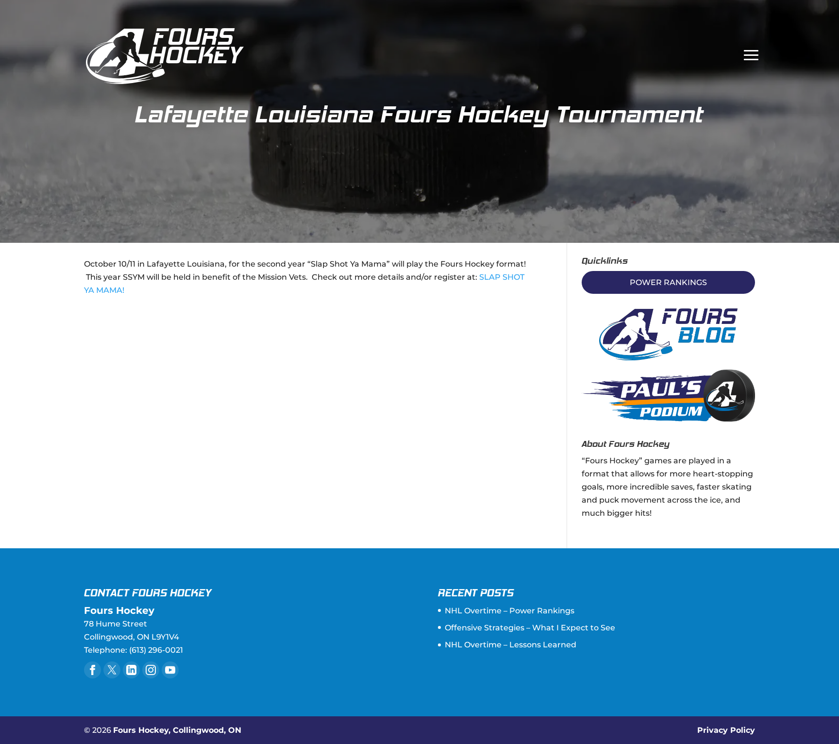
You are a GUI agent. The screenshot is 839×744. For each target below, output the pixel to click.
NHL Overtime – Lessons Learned (510, 644)
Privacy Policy (726, 730)
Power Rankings (668, 282)
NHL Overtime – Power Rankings (509, 610)
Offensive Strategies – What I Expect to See (530, 627)
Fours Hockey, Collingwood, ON (177, 730)
